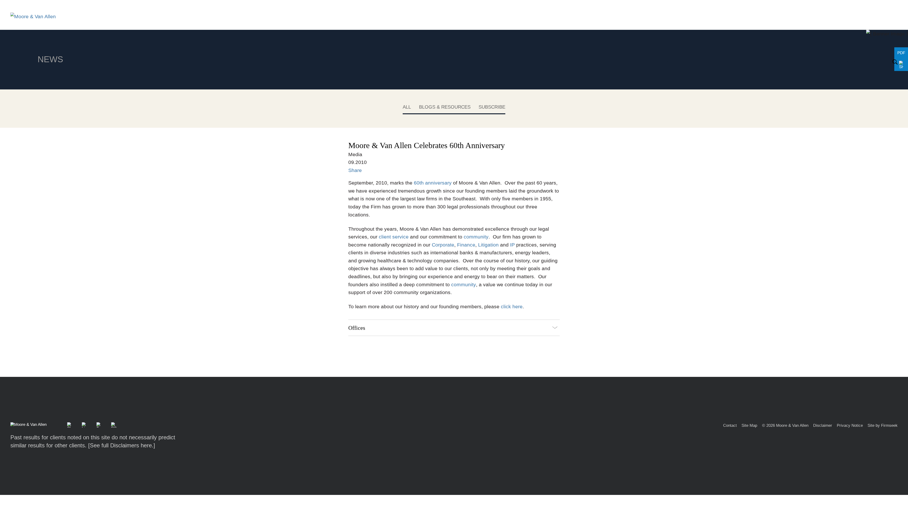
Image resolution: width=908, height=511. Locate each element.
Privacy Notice (850, 425)
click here (512, 306)
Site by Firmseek (883, 425)
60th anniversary (433, 182)
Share (355, 170)
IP (512, 244)
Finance (466, 244)
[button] (69, 424)
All (407, 107)
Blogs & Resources (445, 107)
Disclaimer (822, 425)
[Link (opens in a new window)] (84, 424)
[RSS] (113, 424)
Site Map (749, 425)
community (476, 236)
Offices (356, 328)
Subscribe (492, 107)
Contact (730, 425)
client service (394, 236)
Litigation (488, 244)
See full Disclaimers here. (121, 445)
